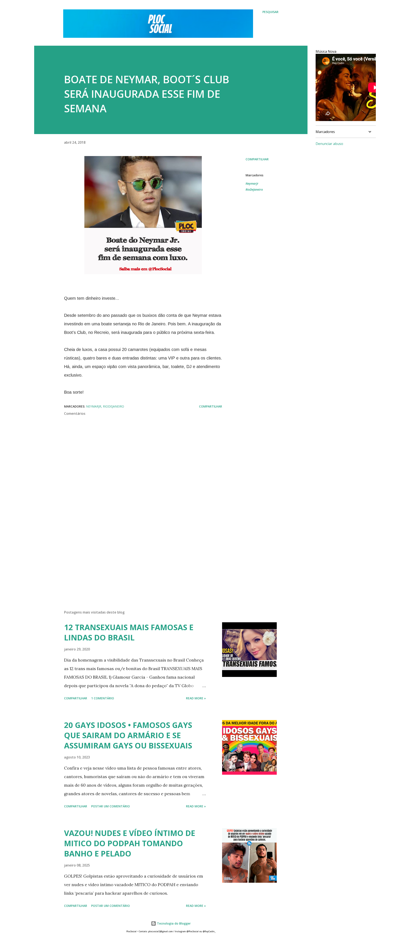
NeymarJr (252, 183)
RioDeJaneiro (254, 189)
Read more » (196, 698)
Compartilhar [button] (257, 159)
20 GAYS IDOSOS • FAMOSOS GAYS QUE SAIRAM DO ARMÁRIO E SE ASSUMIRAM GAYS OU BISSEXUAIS (128, 735)
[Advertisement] (136, 557)
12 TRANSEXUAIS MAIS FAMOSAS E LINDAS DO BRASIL (128, 632)
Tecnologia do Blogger (173, 923)
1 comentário (102, 698)
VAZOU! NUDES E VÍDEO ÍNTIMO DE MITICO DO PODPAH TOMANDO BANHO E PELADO (129, 843)
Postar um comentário (110, 806)
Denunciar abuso (329, 143)
